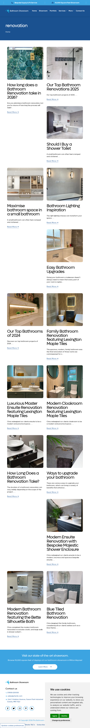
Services (62, 11)
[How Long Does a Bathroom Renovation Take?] (25, 451)
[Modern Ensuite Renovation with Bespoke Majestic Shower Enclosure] (65, 515)
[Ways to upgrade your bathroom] (65, 451)
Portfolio (53, 11)
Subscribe (41, 725)
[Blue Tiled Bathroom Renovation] (65, 587)
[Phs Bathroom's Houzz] (32, 708)
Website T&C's (29, 725)
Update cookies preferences (12, 726)
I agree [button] (54, 716)
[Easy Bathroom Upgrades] (65, 245)
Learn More (43, 667)
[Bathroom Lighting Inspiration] (65, 184)
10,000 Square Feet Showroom (26, 3)
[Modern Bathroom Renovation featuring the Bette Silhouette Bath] (25, 587)
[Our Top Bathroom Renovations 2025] (65, 63)
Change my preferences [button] (61, 720)
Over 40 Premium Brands (67, 3)
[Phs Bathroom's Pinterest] (26, 708)
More (71, 11)
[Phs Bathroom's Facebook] (7, 708)
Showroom (43, 11)
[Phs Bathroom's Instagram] (20, 708)
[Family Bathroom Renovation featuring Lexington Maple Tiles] (65, 309)
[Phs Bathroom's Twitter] (14, 708)
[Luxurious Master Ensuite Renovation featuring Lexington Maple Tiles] (25, 381)
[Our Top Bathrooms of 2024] (25, 309)
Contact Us (80, 11)
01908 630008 (13, 693)
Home (34, 11)
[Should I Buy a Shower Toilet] (65, 122)
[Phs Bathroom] (17, 10)
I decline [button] (64, 716)
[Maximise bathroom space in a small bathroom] (25, 184)
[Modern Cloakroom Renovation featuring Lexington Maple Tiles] (65, 381)
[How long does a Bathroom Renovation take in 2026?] (25, 63)
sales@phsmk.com (15, 696)
